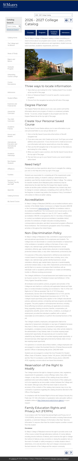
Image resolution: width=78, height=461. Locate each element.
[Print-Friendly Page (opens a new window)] (66, 20)
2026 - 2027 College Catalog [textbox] (43, 15)
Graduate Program (11, 68)
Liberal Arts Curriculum (11, 112)
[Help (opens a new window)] (71, 20)
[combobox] (54, 15)
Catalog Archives (13, 196)
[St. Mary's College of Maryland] (10, 6)
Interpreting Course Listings (13, 75)
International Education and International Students (12, 145)
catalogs (14, 459)
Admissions (11, 92)
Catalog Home (12, 38)
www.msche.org (43, 208)
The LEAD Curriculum (11, 120)
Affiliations (11, 169)
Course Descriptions (12, 83)
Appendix (11, 190)
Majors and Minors (11, 60)
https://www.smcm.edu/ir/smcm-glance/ (50, 400)
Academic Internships (11, 154)
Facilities (10, 175)
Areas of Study (13, 53)
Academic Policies (11, 128)
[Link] (30, 35)
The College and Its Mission (13, 44)
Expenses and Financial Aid (12, 105)
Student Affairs (12, 98)
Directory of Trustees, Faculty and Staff (13, 182)
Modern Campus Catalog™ (60, 459)
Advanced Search (13, 29)
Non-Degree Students (12, 162)
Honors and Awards (11, 135)
